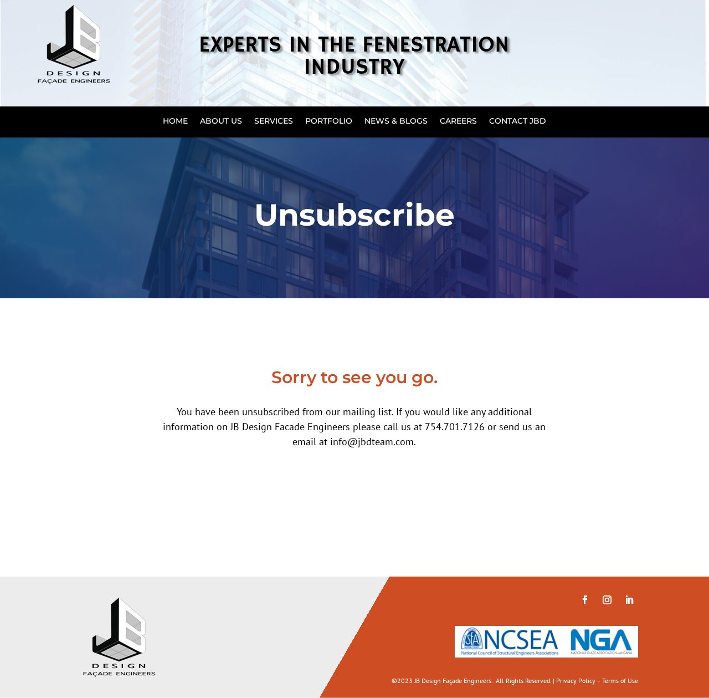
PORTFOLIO (328, 121)
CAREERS (458, 121)
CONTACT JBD (517, 121)
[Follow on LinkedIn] (629, 600)
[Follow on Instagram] (607, 600)
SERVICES (273, 121)
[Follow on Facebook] (585, 600)
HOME (175, 121)
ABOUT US (221, 121)
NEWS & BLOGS (396, 121)
